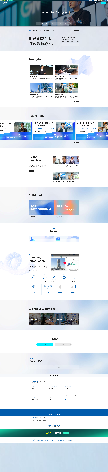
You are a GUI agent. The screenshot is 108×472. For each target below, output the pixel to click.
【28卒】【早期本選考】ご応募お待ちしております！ (46, 30)
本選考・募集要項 (51, 388)
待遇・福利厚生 (67, 388)
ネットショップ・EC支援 (40, 440)
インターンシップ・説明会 (52, 390)
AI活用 (88, 2)
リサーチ (56, 440)
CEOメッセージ (34, 390)
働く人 (80, 2)
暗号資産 (64, 440)
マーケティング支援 (52, 440)
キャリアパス (34, 401)
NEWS (66, 401)
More (76, 30)
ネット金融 (61, 440)
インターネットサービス (34, 440)
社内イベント (67, 395)
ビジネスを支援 (45, 440)
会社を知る (75, 2)
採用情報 (92, 2)
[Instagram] (95, 2)
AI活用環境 (50, 397)
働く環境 (84, 2)
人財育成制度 (67, 390)
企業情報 (33, 388)
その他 (70, 440)
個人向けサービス (67, 440)
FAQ (65, 404)
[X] (97, 2)
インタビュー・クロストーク (36, 399)
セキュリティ (48, 440)
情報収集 (58, 440)
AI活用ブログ (50, 399)
